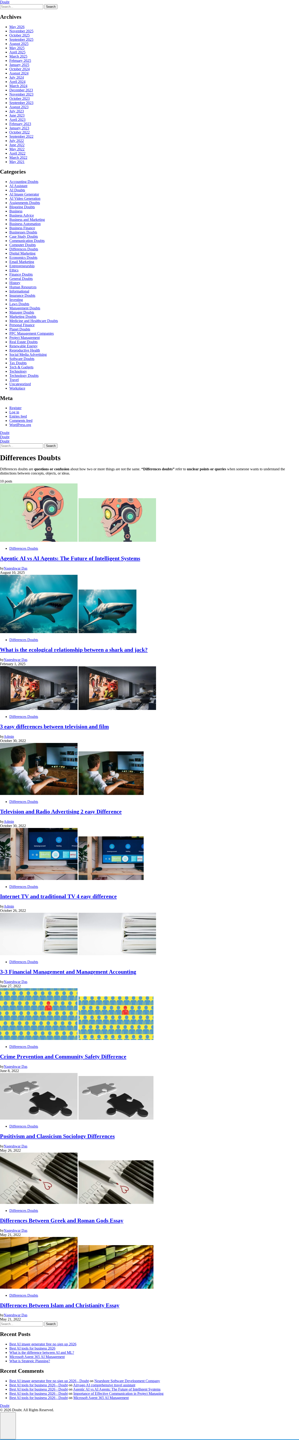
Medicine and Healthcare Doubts (33, 321)
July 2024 (16, 77)
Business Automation (25, 224)
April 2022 (17, 153)
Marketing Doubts (22, 317)
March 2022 (18, 158)
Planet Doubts (19, 329)
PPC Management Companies (31, 333)
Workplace (17, 388)
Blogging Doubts (22, 207)
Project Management (24, 338)
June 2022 (17, 145)
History (14, 283)
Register (15, 408)
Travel (14, 380)
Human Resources (22, 287)
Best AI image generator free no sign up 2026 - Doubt (49, 1381)
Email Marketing (21, 262)
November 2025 (21, 31)
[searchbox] (21, 6)
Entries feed (18, 416)
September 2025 (21, 39)
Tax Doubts (18, 363)
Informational (19, 291)
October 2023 (19, 98)
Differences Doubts (23, 249)
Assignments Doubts (24, 203)
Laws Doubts (19, 304)
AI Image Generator (24, 194)
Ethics (13, 270)
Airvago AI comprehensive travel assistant (104, 1385)
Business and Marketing (27, 220)
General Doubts (21, 279)
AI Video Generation (24, 198)
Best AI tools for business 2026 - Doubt (38, 1385)
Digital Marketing (22, 253)
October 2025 (19, 35)
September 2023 (21, 103)
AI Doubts (17, 190)
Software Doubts (21, 359)
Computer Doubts (22, 245)
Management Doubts (24, 308)
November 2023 (21, 94)
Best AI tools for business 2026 (32, 1348)
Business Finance (22, 228)
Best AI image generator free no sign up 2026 (42, 1344)
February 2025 (20, 61)
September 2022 (21, 136)
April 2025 (17, 52)
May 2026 (17, 27)
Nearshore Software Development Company (127, 1381)
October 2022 (19, 132)
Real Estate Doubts (23, 342)
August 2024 (18, 73)
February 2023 (20, 124)
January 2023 (19, 128)
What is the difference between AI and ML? (41, 1353)
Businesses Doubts (23, 232)
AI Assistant (18, 186)
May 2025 (17, 48)
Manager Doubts (21, 312)
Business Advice (21, 215)
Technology (18, 371)
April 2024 (17, 82)
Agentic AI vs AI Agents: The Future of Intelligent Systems (116, 1389)
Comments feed (20, 421)
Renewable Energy (23, 346)
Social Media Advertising (28, 354)
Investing (16, 300)
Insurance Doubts (22, 295)
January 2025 (19, 65)
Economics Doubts (23, 258)
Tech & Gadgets (21, 367)
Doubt (4, 2)
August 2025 (18, 44)
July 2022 (16, 141)
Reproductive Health (24, 350)
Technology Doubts (24, 376)
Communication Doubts (27, 241)
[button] (8, 1425)
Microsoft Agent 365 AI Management (37, 1357)
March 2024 (18, 86)
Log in (14, 412)
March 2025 (18, 56)
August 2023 (18, 107)
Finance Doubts (21, 274)
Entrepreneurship (22, 266)
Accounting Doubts (23, 182)
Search (51, 6)
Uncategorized (20, 384)
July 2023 (16, 111)
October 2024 (19, 69)
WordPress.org (20, 425)
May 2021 (17, 162)
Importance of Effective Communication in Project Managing (118, 1393)
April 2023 (17, 120)
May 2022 (17, 149)
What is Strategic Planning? (29, 1361)
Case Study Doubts (23, 236)
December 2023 (21, 90)
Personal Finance (22, 325)
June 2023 (17, 115)
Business (15, 211)
